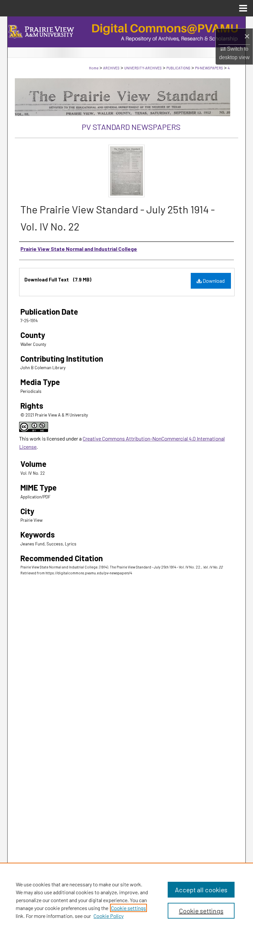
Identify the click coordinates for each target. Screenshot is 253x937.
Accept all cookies (201, 890)
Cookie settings (128, 908)
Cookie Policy (109, 916)
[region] (126, 900)
